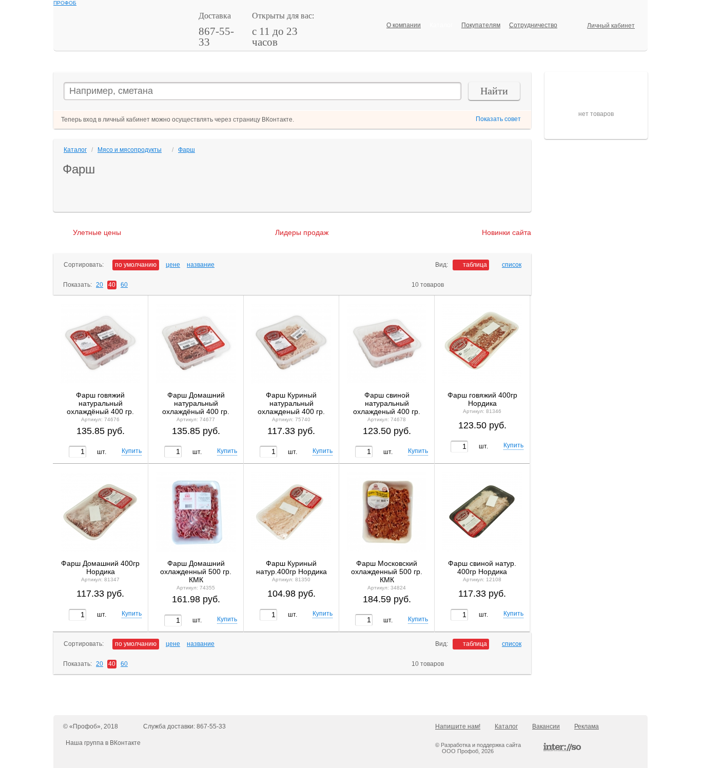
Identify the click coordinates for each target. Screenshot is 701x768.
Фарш (186, 149)
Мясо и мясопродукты (130, 149)
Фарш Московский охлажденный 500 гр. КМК (386, 571)
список (511, 264)
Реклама (586, 726)
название (201, 264)
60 (124, 284)
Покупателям (480, 25)
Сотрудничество (533, 25)
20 (99, 284)
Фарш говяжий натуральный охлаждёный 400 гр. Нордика (100, 403)
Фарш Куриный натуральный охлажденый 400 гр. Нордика (291, 403)
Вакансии (546, 726)
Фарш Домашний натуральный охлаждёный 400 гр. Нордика (195, 403)
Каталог (441, 25)
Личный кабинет (611, 25)
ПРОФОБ (64, 3)
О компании (403, 25)
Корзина (567, 81)
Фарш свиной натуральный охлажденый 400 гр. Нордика (386, 403)
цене (173, 264)
